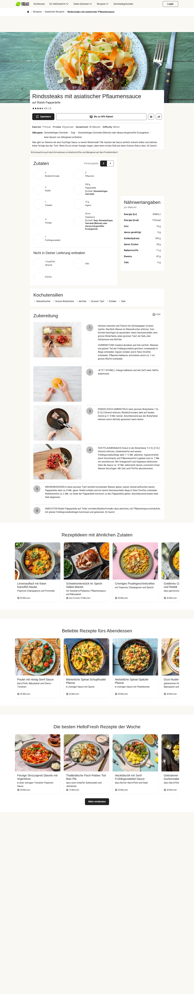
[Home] (28, 12)
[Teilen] (159, 117)
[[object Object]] (151, 117)
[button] (73, 163)
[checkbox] (33, 108)
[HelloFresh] (22, 4)
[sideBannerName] (142, 175)
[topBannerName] (97, 24)
